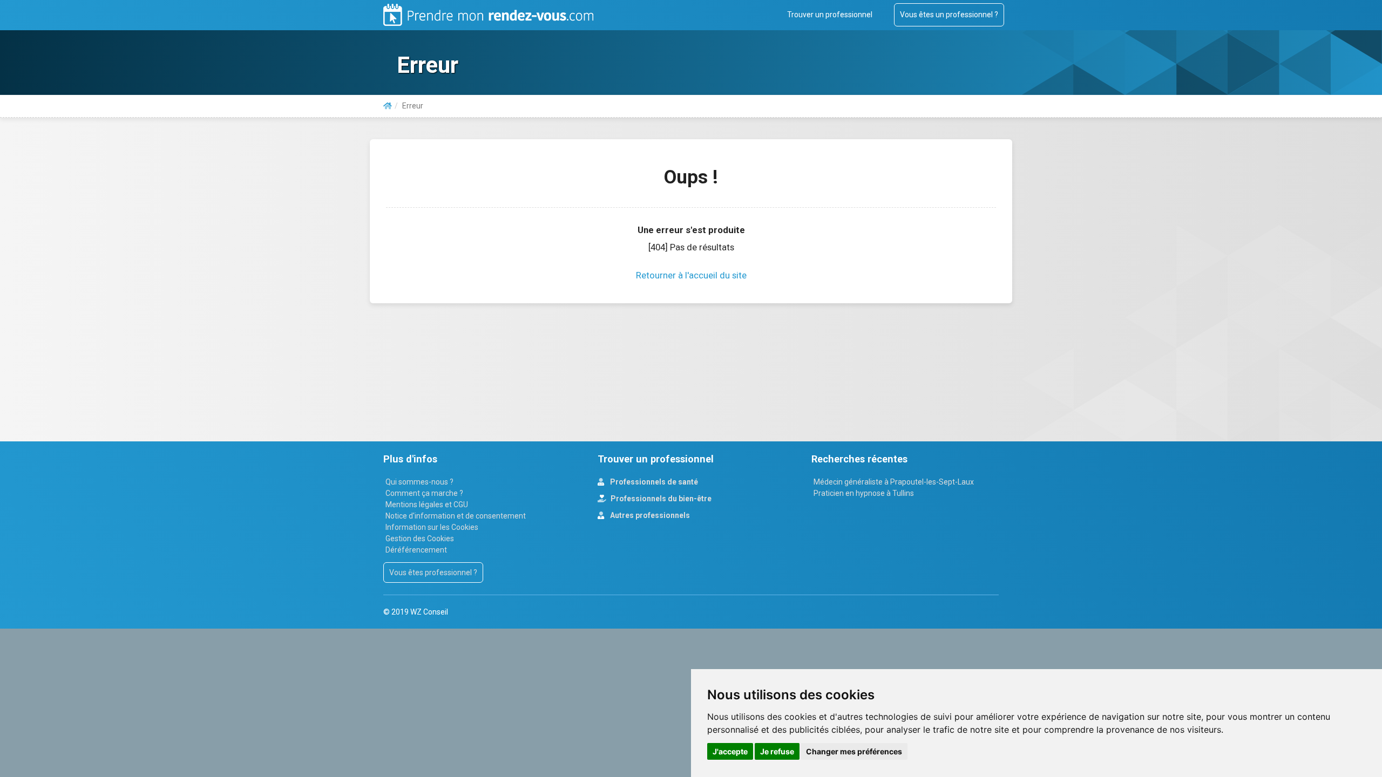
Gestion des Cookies (419, 538)
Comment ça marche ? (424, 493)
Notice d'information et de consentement (455, 516)
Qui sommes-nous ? (419, 482)
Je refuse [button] (777, 751)
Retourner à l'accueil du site (691, 275)
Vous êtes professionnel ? (433, 572)
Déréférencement (416, 550)
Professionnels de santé (653, 482)
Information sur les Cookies (431, 527)
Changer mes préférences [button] (854, 751)
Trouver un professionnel (829, 14)
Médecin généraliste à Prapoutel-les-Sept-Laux (894, 482)
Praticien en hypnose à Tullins (864, 493)
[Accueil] (387, 105)
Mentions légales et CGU (426, 504)
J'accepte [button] (730, 751)
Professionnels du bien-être (660, 498)
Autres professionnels (649, 515)
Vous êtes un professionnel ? (949, 14)
